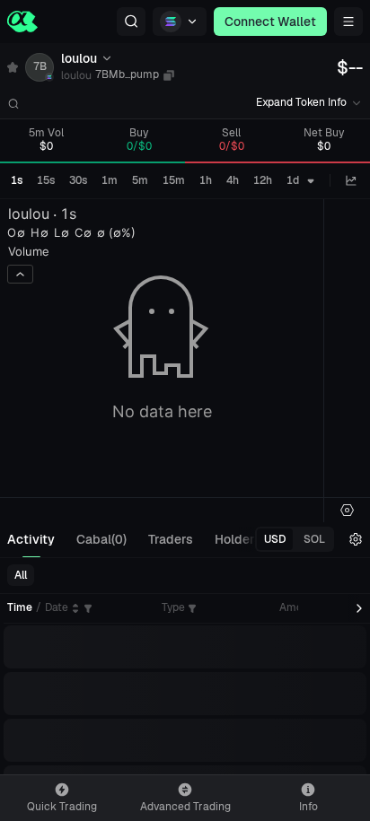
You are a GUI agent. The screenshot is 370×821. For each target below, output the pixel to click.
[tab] (31, 539)
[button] (131, 21)
